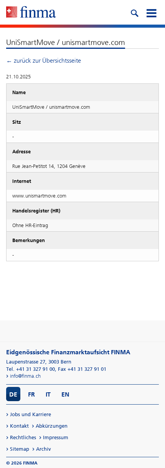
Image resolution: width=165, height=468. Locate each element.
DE (13, 394)
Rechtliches (23, 437)
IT (48, 394)
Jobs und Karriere (30, 414)
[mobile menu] (151, 12)
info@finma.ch (25, 376)
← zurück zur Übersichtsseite (43, 60)
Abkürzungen (52, 426)
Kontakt (19, 426)
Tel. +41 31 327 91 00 (30, 369)
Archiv (43, 449)
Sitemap (19, 449)
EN (65, 394)
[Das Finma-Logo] (31, 12)
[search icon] (134, 12)
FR (31, 394)
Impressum (55, 437)
